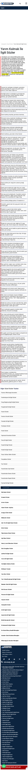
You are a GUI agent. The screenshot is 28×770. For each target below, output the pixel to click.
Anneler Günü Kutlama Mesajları (10, 734)
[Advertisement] (14, 26)
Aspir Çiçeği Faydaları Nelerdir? (10, 674)
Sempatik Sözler (6, 722)
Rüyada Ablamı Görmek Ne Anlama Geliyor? (13, 670)
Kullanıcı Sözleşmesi (7, 652)
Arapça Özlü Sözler (7, 686)
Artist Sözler (5, 682)
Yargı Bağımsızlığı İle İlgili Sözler (10, 402)
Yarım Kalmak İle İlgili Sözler (20, 44)
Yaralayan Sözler (5, 426)
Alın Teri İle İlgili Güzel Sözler (9, 690)
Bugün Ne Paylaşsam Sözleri (9, 762)
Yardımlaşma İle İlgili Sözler (8, 397)
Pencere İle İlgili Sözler (8, 718)
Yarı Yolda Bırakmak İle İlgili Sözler (10, 712)
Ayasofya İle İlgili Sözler (8, 726)
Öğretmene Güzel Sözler (8, 694)
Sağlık (2, 8)
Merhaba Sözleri (6, 678)
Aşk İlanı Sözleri (6, 696)
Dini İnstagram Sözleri (7, 740)
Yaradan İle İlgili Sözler (7, 421)
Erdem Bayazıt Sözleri (7, 738)
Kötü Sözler (5, 692)
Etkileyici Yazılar (6, 708)
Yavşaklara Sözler (6, 459)
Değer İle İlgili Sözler (7, 746)
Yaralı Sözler (4, 430)
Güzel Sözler (10, 44)
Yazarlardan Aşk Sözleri (7, 468)
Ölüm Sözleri (5, 750)
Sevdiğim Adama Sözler (8, 706)
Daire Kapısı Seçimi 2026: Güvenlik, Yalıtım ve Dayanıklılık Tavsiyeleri (13, 667)
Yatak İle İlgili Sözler (6, 449)
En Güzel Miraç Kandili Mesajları (10, 732)
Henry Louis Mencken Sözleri (9, 698)
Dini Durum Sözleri (6, 716)
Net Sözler (5, 760)
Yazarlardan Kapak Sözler (8, 478)
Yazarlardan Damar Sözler (8, 473)
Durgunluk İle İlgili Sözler (8, 748)
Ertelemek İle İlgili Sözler (8, 730)
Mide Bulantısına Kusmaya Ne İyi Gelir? (11, 676)
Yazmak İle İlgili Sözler (7, 483)
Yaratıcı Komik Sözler (7, 416)
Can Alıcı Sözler (6, 710)
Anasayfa (3, 44)
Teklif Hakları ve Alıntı (7, 654)
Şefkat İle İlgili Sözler (7, 702)
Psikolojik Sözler (6, 752)
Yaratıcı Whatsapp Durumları (9, 392)
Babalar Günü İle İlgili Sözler (9, 714)
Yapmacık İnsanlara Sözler (8, 435)
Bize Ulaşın (4, 656)
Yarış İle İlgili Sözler (6, 440)
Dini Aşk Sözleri (6, 744)
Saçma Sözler (5, 720)
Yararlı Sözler (5, 411)
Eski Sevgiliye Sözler (7, 700)
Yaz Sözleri (4, 464)
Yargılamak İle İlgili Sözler (8, 407)
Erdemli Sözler (6, 680)
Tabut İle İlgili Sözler (7, 756)
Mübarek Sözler (6, 688)
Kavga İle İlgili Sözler (7, 754)
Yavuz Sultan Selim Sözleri (8, 454)
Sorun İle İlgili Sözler (7, 704)
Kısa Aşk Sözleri (6, 742)
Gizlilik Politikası (6, 650)
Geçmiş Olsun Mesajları (8, 758)
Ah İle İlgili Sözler (6, 724)
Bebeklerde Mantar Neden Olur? (10, 672)
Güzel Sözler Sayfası (7, 684)
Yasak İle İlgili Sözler (6, 445)
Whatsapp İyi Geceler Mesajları (10, 736)
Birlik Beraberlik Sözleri (8, 728)
